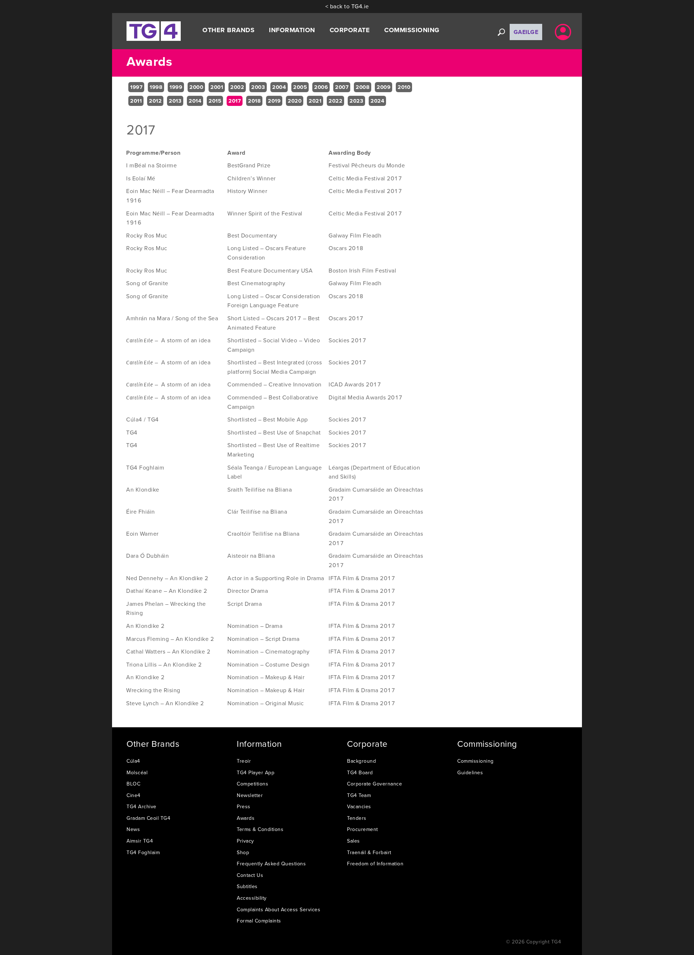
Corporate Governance (374, 783)
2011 (136, 101)
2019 (274, 101)
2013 (175, 101)
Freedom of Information (375, 863)
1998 (156, 87)
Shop (243, 852)
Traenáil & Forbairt (369, 852)
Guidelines (470, 772)
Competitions (252, 783)
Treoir (244, 761)
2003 (258, 87)
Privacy (245, 840)
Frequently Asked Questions (271, 863)
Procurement (362, 829)
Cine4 (134, 795)
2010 (404, 87)
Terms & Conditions (260, 829)
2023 (356, 101)
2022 (335, 101)
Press (243, 806)
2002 (237, 87)
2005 (300, 87)
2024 (377, 101)
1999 (176, 87)
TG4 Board (360, 772)
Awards (245, 818)
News (133, 829)
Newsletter (250, 795)
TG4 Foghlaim (143, 852)
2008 (362, 87)
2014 (195, 101)
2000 (196, 87)
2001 (216, 87)
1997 (136, 87)
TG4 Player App (255, 772)
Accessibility (252, 898)
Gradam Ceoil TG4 (148, 818)
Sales (353, 840)
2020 (294, 101)
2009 (383, 87)
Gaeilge (526, 32)
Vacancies (359, 806)
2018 (254, 101)
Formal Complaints (259, 920)
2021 (315, 101)
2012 (155, 101)
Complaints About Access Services (278, 909)
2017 (234, 101)
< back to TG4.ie (347, 6)
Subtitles (247, 886)
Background (361, 761)
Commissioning (475, 761)
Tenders (357, 818)
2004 (279, 87)
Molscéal (137, 772)
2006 (321, 87)
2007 (341, 87)
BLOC (133, 783)
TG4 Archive (142, 806)
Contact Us (250, 875)
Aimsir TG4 (140, 840)
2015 (215, 101)
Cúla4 (133, 761)
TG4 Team (359, 795)
